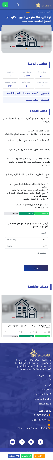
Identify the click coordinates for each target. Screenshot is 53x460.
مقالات (48, 379)
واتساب (25, 456)
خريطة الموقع (45, 404)
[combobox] (45, 239)
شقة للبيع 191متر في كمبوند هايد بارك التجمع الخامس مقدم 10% (29, 326)
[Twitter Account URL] (31, 442)
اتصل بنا (38, 456)
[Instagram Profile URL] (22, 442)
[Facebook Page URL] (40, 442)
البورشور (12, 456)
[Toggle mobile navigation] (12, 5)
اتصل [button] (29, 213)
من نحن (48, 384)
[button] (26, 48)
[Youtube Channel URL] (12, 442)
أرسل (36, 268)
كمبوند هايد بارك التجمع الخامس (22, 93)
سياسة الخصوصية (43, 399)
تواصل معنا (46, 389)
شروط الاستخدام (44, 394)
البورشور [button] (13, 213)
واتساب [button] (44, 213)
